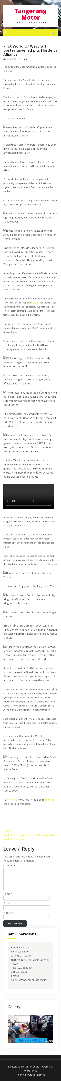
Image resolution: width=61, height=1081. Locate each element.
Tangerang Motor (30, 14)
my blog (35, 302)
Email (7, 903)
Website (8, 912)
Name (7, 894)
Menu (8, 32)
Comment (10, 865)
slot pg (7, 831)
